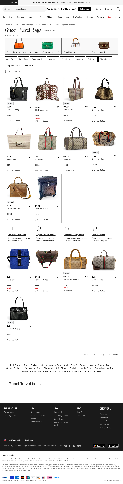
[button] (118, 9)
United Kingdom (13, 481)
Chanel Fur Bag (13, 368)
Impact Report (105, 421)
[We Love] (106, 17)
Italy (44, 481)
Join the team (105, 424)
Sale (109, 17)
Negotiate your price (17, 234)
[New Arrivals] (15, 17)
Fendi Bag (37, 371)
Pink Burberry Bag (19, 365)
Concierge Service (11, 415)
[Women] (37, 17)
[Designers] (27, 17)
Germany (33, 481)
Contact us (81, 415)
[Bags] (64, 17)
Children (50, 17)
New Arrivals (7, 17)
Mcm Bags (74, 371)
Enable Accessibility (9, 2)
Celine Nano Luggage (55, 371)
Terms (40, 446)
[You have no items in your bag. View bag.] (118, 9)
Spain (39, 481)
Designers (21, 17)
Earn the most (98, 234)
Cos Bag (25, 371)
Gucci (15, 24)
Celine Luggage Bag (51, 365)
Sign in (98, 9)
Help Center (81, 412)
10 (110, 354)
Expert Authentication (46, 234)
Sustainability (105, 417)
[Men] (45, 17)
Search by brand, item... (16, 9)
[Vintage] (95, 17)
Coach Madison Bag (104, 368)
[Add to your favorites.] (29, 107)
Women (32, 17)
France (4, 481)
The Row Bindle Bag (92, 371)
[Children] (56, 17)
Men (41, 17)
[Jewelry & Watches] (84, 17)
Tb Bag (34, 365)
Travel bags (41, 24)
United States (24, 481)
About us (103, 414)
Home (7, 24)
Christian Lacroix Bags (80, 368)
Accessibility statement (12, 446)
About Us (119, 17)
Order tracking (36, 412)
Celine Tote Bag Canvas (75, 365)
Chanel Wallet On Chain (55, 368)
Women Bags (27, 24)
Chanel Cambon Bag (100, 365)
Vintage (89, 17)
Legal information (29, 446)
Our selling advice (61, 415)
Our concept (9, 412)
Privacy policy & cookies (53, 446)
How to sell (58, 412)
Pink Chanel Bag (32, 368)
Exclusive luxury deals (74, 234)
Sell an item (84, 9)
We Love (100, 17)
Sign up (108, 9)
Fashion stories (106, 428)
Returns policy (36, 421)
